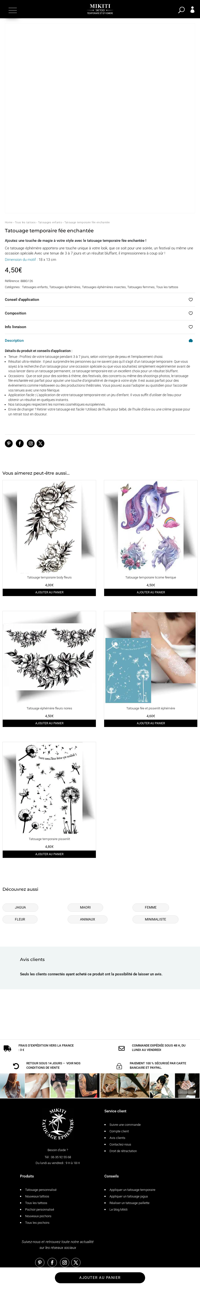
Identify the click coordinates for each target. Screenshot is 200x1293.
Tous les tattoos (25, 222)
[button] (12, 10)
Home (8, 222)
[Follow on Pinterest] (9, 443)
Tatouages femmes (141, 287)
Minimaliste (155, 919)
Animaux (87, 919)
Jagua (20, 907)
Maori (85, 907)
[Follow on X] (40, 443)
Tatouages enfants (50, 222)
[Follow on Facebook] (20, 443)
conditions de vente (43, 1067)
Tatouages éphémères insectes (104, 287)
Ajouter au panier (49, 592)
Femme (151, 907)
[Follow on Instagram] (31, 443)
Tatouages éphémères (64, 287)
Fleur (20, 919)
